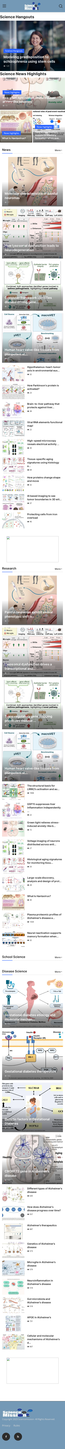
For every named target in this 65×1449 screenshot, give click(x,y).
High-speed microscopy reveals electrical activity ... (43, 442)
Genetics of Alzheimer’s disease (41, 1245)
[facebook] (6, 1437)
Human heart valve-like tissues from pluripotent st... (32, 352)
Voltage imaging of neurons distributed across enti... (43, 842)
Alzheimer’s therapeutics (42, 1225)
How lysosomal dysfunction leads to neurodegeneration (32, 248)
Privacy (6, 1425)
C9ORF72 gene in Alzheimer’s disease (27, 1173)
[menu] (4, 6)
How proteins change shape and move (43, 479)
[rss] (18, 1437)
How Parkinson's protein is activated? (43, 387)
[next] (60, 46)
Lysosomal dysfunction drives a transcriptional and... (28, 666)
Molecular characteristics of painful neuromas (31, 196)
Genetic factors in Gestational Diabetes (27, 1121)
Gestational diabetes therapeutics (30, 1071)
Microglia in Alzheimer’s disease (41, 1264)
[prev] (4, 46)
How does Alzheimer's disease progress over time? (44, 1208)
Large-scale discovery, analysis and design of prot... (44, 879)
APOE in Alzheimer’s (39, 1317)
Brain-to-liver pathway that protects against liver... (43, 405)
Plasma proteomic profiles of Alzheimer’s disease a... (44, 916)
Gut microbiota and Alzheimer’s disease (39, 1300)
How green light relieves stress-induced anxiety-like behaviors (29, 99)
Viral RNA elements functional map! (44, 424)
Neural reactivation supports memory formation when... (44, 934)
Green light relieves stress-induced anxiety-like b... (43, 824)
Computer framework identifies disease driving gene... (28, 300)
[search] (60, 6)
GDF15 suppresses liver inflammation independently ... (44, 807)
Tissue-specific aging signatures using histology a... (43, 462)
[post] (32, 46)
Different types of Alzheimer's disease (44, 1190)
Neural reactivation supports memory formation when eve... (48, 135)
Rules (17, 1425)
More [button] (57, 150)
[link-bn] (33, 549)
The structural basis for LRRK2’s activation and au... (43, 787)
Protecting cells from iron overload (42, 516)
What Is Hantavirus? (14, 138)
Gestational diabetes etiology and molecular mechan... (30, 1017)
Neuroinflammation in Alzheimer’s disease (40, 1282)
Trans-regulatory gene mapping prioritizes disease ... (28, 719)
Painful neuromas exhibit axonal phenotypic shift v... (29, 614)
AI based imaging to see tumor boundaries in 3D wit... (44, 497)
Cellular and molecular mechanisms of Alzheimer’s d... (43, 1339)
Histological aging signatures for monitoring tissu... (44, 861)
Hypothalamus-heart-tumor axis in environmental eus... (43, 369)
